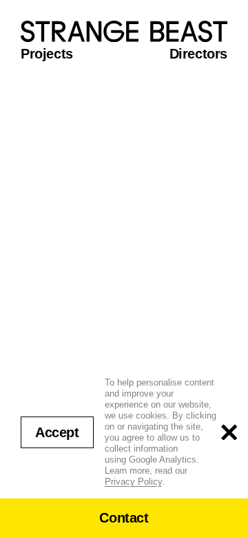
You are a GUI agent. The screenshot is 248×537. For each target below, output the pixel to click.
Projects (47, 53)
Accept (57, 432)
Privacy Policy (133, 481)
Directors (198, 53)
